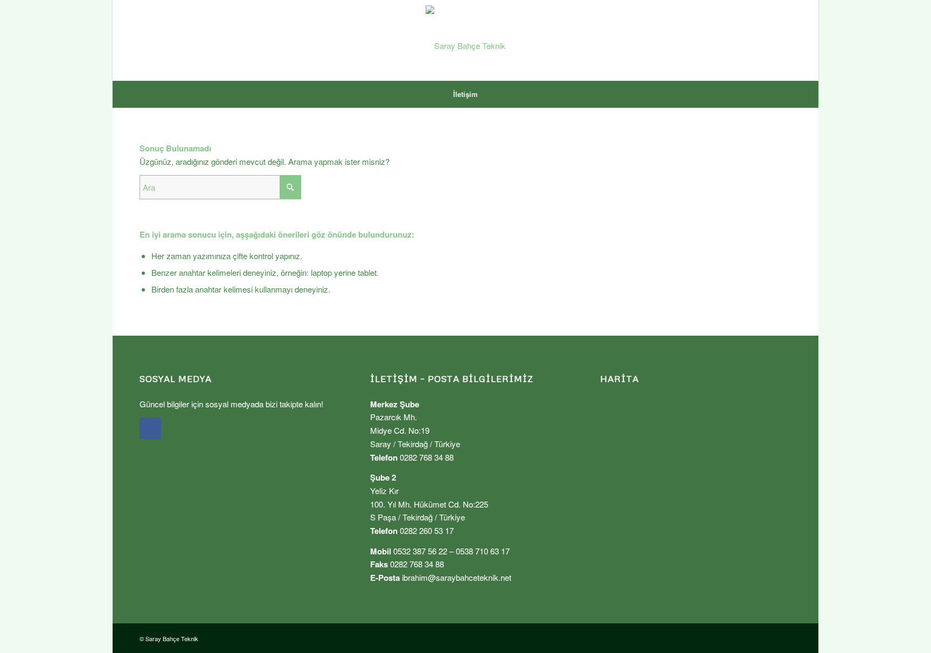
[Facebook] (150, 428)
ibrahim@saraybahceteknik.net (456, 577)
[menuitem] (465, 94)
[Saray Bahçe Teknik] (465, 40)
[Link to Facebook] (783, 40)
